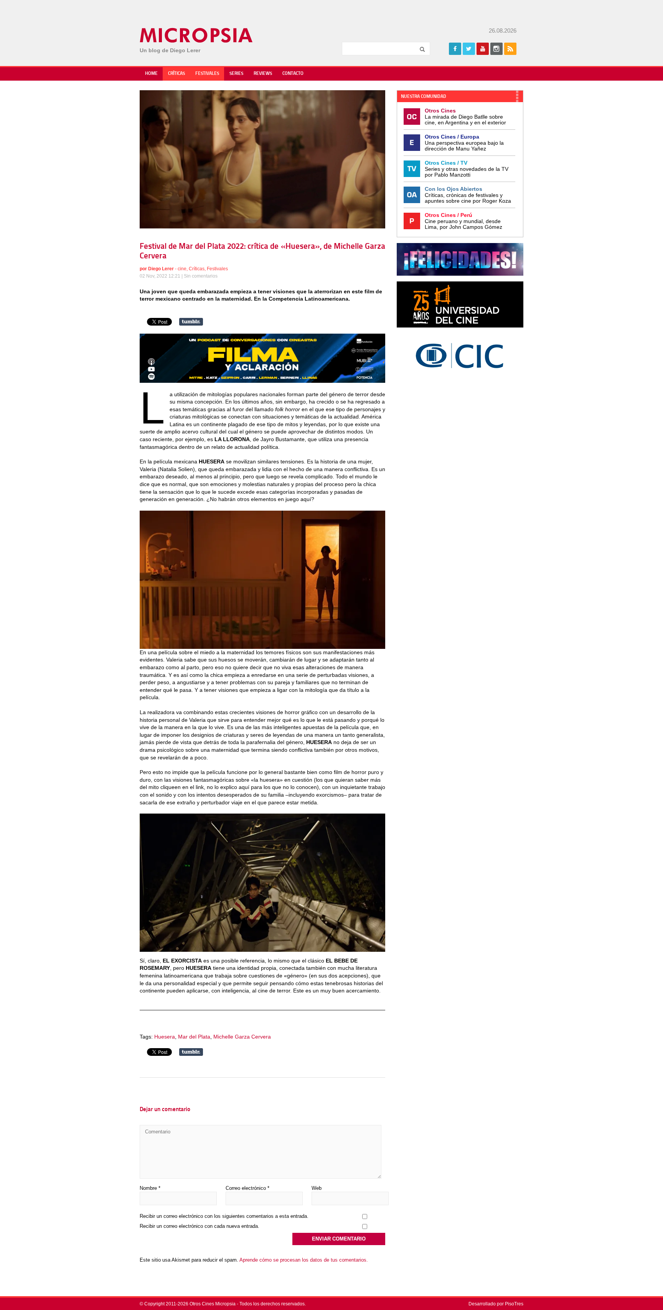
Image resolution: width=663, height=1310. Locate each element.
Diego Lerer (161, 268)
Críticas (176, 73)
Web (317, 1188)
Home (151, 73)
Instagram (496, 49)
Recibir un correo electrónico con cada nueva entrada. (199, 1226)
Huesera (164, 1037)
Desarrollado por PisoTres (495, 1304)
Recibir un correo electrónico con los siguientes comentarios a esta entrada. (224, 1216)
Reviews (263, 73)
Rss (510, 49)
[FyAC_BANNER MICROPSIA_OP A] (262, 381)
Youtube (483, 49)
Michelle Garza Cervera (242, 1037)
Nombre (150, 1188)
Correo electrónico (247, 1188)
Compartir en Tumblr (191, 322)
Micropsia (197, 35)
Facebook (455, 49)
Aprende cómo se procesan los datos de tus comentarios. (303, 1260)
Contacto (292, 73)
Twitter (469, 49)
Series (236, 73)
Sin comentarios (201, 276)
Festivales (207, 73)
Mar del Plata (194, 1037)
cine (182, 268)
